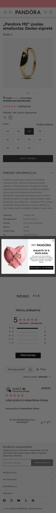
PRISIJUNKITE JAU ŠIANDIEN (41, 267)
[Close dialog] (53, 241)
